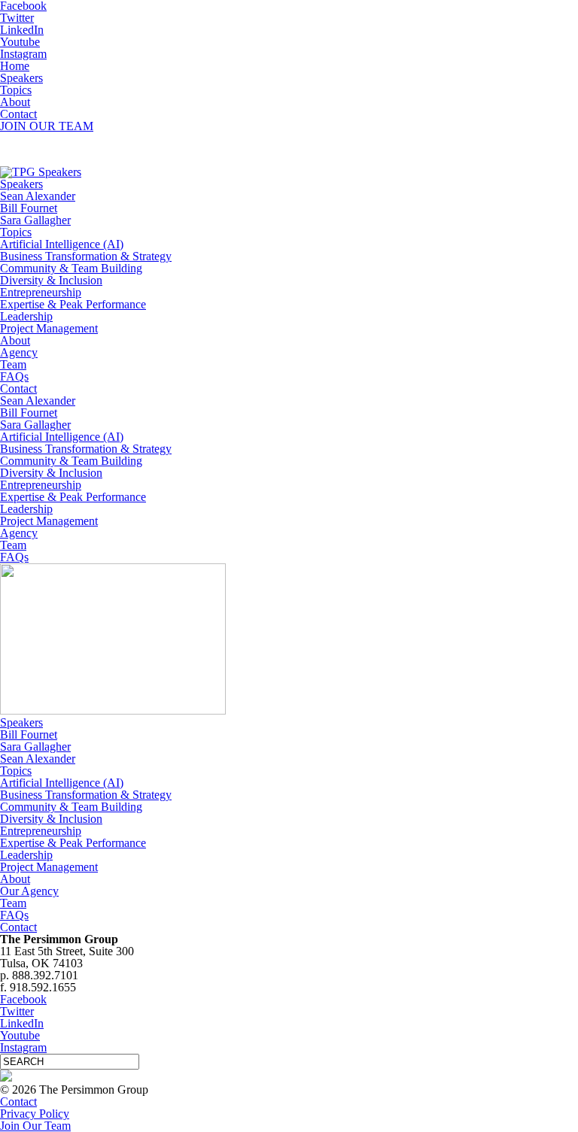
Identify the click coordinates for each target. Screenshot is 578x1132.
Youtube (20, 41)
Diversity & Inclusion (51, 280)
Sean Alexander (37, 196)
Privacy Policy (34, 1113)
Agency (19, 352)
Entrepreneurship (40, 292)
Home (14, 65)
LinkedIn (22, 29)
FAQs (14, 376)
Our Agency (29, 891)
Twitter (17, 17)
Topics (16, 89)
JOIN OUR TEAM (46, 126)
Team (13, 364)
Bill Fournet (28, 208)
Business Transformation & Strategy (86, 256)
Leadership (26, 316)
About (15, 102)
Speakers (21, 77)
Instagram (23, 53)
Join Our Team (35, 1125)
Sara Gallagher (35, 220)
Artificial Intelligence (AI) (61, 244)
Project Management (49, 328)
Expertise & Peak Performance (73, 304)
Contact (18, 114)
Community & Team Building (71, 268)
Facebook (23, 999)
